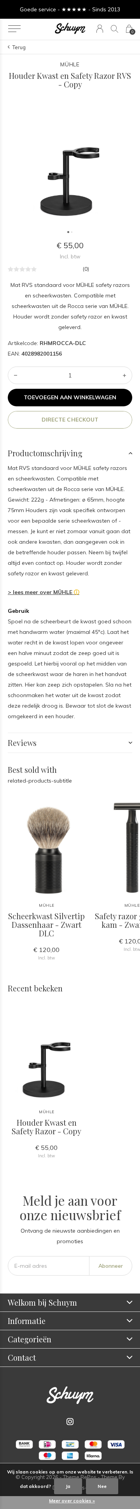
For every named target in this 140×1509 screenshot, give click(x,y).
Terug (19, 47)
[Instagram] (70, 1421)
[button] (14, 29)
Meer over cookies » (72, 1501)
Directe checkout (70, 419)
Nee (102, 1486)
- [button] (15, 375)
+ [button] (124, 375)
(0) (85, 268)
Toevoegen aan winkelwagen (70, 397)
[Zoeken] (114, 29)
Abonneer (110, 1265)
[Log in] (99, 29)
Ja (68, 1486)
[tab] (70, 453)
